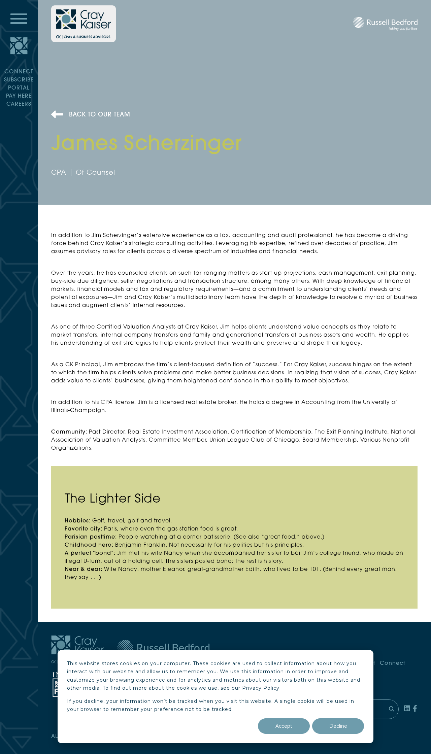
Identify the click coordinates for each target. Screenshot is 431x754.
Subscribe (19, 80)
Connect (18, 72)
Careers (18, 104)
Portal (19, 88)
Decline (338, 726)
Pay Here (19, 96)
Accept (283, 726)
